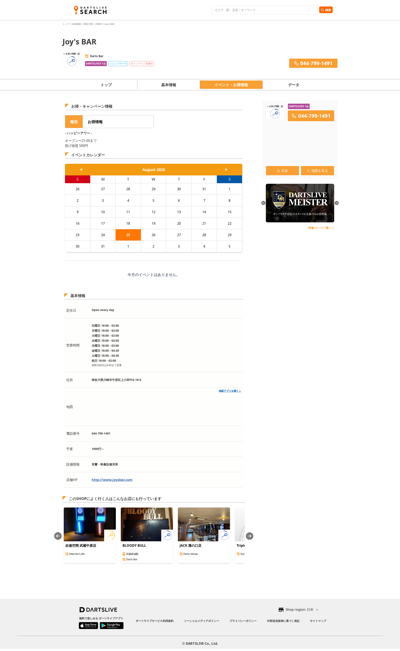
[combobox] (265, 10)
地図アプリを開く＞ (230, 391)
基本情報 (168, 84)
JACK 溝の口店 (190, 545)
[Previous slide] (58, 535)
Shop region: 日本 (300, 609)
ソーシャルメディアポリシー (201, 621)
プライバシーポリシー (243, 621)
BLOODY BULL (134, 545)
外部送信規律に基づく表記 (283, 621)
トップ (66, 23)
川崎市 (98, 23)
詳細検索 (77, 23)
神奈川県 (88, 23)
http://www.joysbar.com (112, 479)
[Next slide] (249, 535)
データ (293, 84)
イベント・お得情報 (231, 84)
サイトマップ (318, 621)
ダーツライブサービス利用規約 (155, 621)
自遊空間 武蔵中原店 (80, 545)
